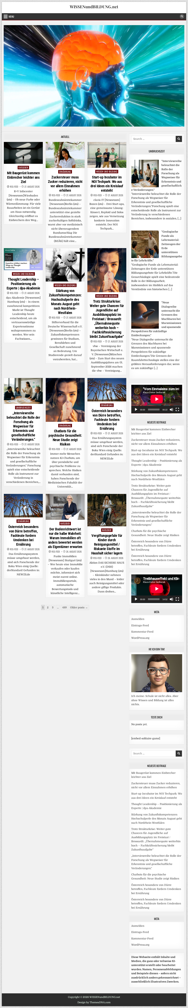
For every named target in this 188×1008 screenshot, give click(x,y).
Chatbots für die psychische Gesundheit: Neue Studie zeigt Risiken (65, 437)
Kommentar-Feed (142, 631)
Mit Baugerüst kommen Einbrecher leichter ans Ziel (23, 177)
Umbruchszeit (23, 407)
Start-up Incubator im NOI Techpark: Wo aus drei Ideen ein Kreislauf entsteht (107, 184)
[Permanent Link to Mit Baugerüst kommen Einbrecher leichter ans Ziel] (23, 153)
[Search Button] (182, 16)
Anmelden (137, 619)
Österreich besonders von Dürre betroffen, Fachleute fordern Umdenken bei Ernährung (107, 420)
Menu (11, 16)
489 (64, 607)
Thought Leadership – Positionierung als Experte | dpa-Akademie (23, 283)
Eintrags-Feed (140, 625)
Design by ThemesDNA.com (94, 1002)
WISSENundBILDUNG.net (94, 6)
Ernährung (65, 172)
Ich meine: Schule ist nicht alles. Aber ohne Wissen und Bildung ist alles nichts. (154, 700)
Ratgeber (23, 167)
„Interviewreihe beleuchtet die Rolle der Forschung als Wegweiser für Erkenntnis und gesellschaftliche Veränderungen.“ (23, 426)
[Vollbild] (177, 409)
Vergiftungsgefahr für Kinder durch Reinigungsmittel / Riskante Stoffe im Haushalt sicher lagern (106, 544)
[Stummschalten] (171, 409)
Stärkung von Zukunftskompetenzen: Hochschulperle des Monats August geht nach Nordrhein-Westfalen (65, 301)
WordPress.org (140, 637)
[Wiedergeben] (136, 409)
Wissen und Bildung (106, 171)
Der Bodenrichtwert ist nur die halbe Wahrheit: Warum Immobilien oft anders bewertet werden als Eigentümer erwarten (65, 538)
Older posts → (79, 607)
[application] (156, 399)
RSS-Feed (14, 186)
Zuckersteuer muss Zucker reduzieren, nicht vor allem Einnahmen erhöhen (65, 184)
